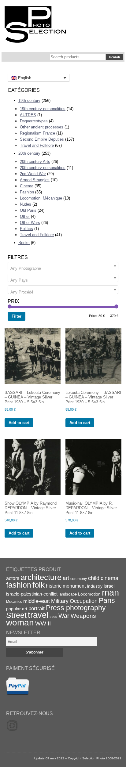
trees (53, 616)
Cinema (26, 186)
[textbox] (63, 268)
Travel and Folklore (37, 145)
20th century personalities (42, 167)
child (93, 578)
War (63, 615)
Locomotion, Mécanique (41, 198)
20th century (29, 153)
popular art (16, 608)
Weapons (83, 616)
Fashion (27, 192)
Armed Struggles (35, 180)
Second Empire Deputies (42, 139)
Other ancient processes (41, 127)
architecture (40, 577)
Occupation (84, 601)
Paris (107, 600)
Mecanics (14, 601)
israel (109, 586)
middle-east (36, 601)
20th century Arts (35, 161)
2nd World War (33, 173)
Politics (26, 228)
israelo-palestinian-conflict (31, 594)
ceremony (78, 579)
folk (38, 584)
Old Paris (28, 210)
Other (25, 216)
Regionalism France (37, 133)
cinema (109, 578)
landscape (68, 594)
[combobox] (63, 266)
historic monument (66, 586)
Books (24, 242)
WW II (43, 623)
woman (20, 622)
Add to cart (19, 422)
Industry (94, 586)
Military (60, 601)
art (66, 578)
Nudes (25, 204)
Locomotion (89, 594)
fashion (18, 585)
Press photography (76, 608)
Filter (16, 316)
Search (114, 57)
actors (12, 578)
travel (38, 615)
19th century (29, 100)
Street (16, 615)
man (110, 592)
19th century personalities (42, 108)
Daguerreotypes (34, 121)
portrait (36, 608)
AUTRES (28, 115)
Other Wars (30, 222)
